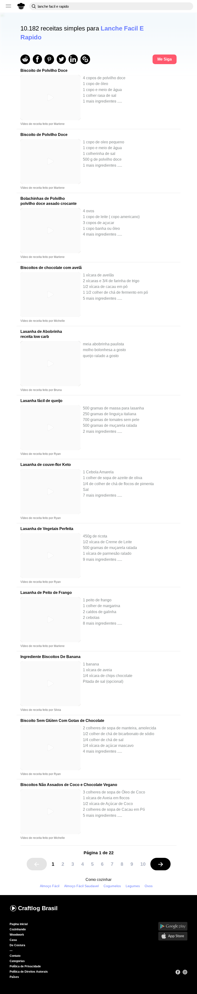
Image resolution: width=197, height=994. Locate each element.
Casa (13, 940)
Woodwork (17, 934)
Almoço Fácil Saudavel (81, 886)
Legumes (133, 886)
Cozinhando (18, 929)
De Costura (17, 945)
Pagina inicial (19, 924)
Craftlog (38, 908)
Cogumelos (112, 886)
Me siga (164, 59)
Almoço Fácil (49, 886)
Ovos (149, 886)
